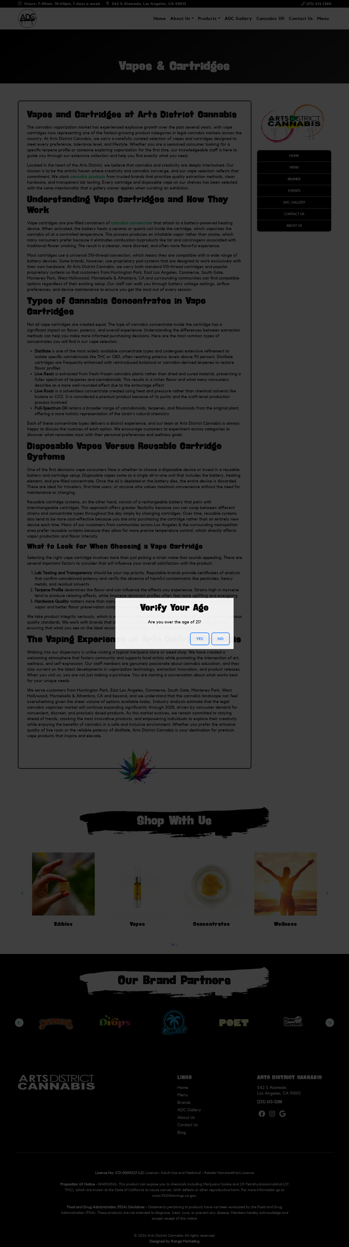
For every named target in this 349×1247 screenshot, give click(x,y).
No (220, 639)
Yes (199, 639)
